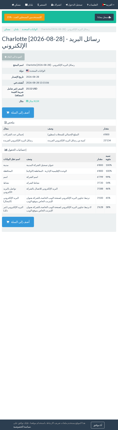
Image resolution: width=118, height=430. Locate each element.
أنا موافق (97, 425)
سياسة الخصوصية (22, 426)
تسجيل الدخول (75, 4)
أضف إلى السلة (19, 112)
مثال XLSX (33, 101)
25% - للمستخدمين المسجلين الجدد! (24, 17)
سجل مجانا (102, 17)
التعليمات (93, 4)
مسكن (17, 4)
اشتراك (57, 4)
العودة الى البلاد (14, 56)
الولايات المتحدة (29, 29)
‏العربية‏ (109, 4)
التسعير (43, 4)
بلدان (30, 4)
